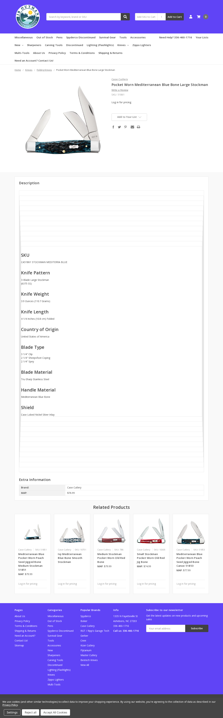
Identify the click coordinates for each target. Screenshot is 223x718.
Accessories (138, 37)
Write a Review (120, 90)
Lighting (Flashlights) (100, 45)
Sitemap (19, 645)
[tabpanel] (32, 554)
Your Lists (202, 37)
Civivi (83, 640)
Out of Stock (44, 37)
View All (84, 665)
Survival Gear (107, 37)
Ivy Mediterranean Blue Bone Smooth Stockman (70, 558)
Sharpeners (34, 45)
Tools (123, 37)
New (17, 45)
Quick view (33, 531)
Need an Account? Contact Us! (34, 60)
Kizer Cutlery (87, 645)
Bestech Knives (89, 660)
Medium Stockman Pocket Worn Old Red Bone (111, 558)
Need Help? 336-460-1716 (175, 37)
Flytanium (85, 650)
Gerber (84, 635)
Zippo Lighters (141, 45)
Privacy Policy (57, 53)
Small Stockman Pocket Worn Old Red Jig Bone (151, 558)
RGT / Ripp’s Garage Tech (94, 630)
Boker (83, 621)
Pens (59, 37)
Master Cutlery (88, 655)
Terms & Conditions (82, 53)
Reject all (30, 712)
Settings (12, 712)
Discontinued (74, 45)
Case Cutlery (87, 626)
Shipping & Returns (110, 53)
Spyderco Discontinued (80, 37)
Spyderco (85, 616)
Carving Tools (54, 45)
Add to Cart (175, 16)
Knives (121, 45)
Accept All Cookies (55, 712)
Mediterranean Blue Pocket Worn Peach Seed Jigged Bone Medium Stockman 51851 (31, 561)
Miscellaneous (24, 37)
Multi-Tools (22, 53)
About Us (39, 53)
